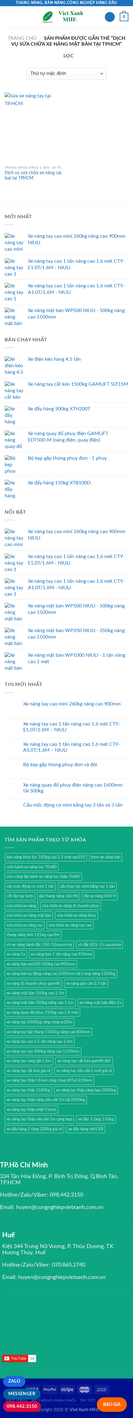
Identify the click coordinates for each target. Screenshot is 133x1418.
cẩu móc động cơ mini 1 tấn (30, 886)
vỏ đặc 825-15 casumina (99, 945)
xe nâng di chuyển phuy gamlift (33, 983)
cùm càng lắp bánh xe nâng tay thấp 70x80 (43, 876)
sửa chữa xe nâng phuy (76, 915)
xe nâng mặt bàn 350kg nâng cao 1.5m (40, 1003)
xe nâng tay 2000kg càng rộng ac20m (39, 1022)
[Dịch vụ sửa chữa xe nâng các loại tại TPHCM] (34, 127)
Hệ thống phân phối (53, 1400)
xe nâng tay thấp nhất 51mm (31, 1110)
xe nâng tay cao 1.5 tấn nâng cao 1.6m (39, 1041)
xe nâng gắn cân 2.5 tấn (86, 983)
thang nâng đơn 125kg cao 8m (33, 935)
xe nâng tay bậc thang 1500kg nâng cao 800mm (48, 1032)
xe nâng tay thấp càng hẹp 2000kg (86, 1090)
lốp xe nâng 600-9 (100, 896)
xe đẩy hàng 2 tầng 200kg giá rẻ (34, 1129)
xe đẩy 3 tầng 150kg (96, 1119)
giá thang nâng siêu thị (58, 896)
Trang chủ (22, 38)
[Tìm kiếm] (110, 17)
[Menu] (8, 16)
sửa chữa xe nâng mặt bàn (28, 915)
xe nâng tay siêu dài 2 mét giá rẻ (84, 1071)
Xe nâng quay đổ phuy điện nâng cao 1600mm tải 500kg (72, 788)
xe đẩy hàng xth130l (85, 1129)
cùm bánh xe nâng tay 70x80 (31, 867)
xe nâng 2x (15, 954)
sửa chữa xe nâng (21, 906)
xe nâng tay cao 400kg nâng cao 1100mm (42, 1051)
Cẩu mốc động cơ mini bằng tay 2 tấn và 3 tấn (72, 805)
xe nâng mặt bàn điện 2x (100, 1003)
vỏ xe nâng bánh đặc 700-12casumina (39, 945)
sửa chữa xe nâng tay (24, 925)
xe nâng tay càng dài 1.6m (28, 1061)
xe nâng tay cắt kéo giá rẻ (28, 1071)
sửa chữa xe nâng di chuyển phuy (70, 906)
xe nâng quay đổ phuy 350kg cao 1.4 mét (42, 1012)
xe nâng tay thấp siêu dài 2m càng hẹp (39, 1119)
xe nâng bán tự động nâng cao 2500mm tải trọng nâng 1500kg (60, 974)
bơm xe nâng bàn (105, 857)
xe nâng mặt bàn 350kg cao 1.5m (35, 993)
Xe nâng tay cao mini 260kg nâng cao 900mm (72, 703)
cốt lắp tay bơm (19, 896)
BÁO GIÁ (112, 1404)
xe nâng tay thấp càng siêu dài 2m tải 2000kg (45, 1100)
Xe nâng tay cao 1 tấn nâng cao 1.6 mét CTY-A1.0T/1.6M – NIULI (71, 747)
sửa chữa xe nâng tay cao (70, 925)
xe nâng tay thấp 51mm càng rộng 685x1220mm (49, 1080)
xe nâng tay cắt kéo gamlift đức (84, 1061)
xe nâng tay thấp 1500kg (28, 1090)
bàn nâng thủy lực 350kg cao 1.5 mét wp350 (45, 857)
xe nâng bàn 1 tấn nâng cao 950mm (61, 954)
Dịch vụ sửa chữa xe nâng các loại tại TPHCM (33, 176)
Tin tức (88, 1400)
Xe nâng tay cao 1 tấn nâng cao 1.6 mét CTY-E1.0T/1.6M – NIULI (71, 726)
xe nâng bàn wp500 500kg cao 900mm (40, 964)
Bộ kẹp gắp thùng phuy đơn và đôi (60, 764)
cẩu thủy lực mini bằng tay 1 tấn (87, 886)
